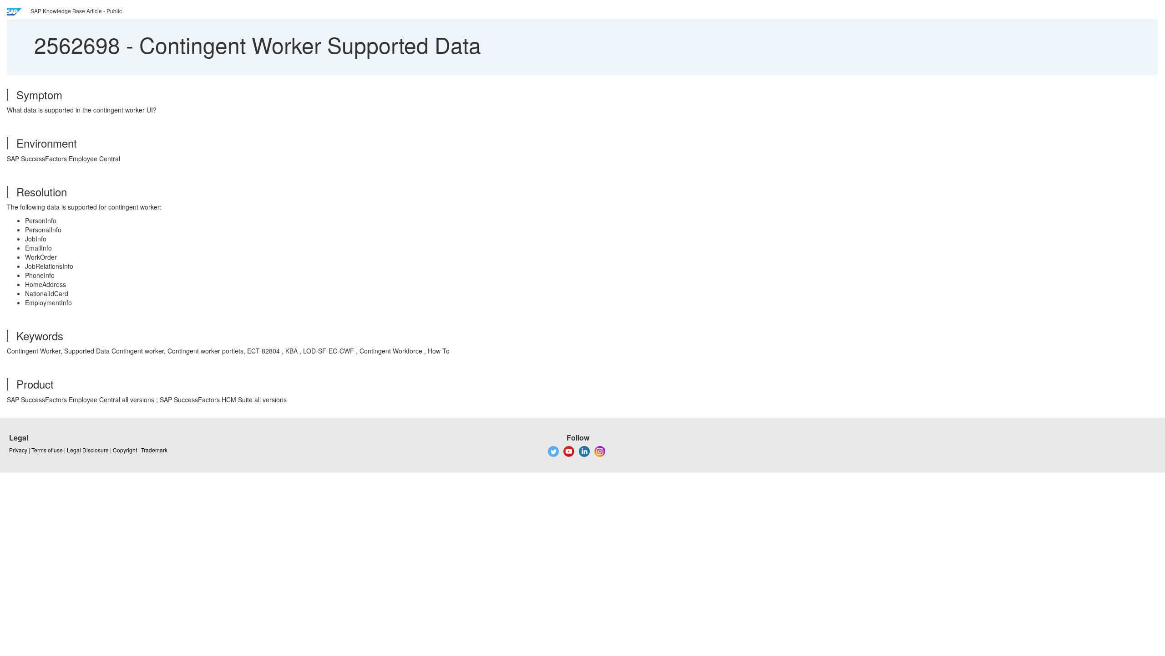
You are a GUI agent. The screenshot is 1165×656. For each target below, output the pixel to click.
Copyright (125, 450)
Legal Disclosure (88, 450)
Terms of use (47, 450)
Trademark (154, 450)
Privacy (18, 450)
